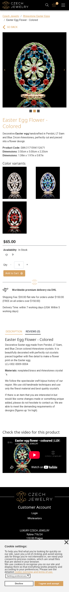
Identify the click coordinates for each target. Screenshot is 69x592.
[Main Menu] (63, 5)
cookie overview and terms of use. (33, 572)
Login (34, 513)
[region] (34, 72)
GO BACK (12, 27)
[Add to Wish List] (6, 255)
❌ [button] (66, 542)
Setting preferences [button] (18, 576)
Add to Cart (12, 273)
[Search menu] (47, 5)
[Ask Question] (13, 255)
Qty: (5, 264)
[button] (4, 70)
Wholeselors (34, 518)
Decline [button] (19, 583)
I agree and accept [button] (49, 583)
